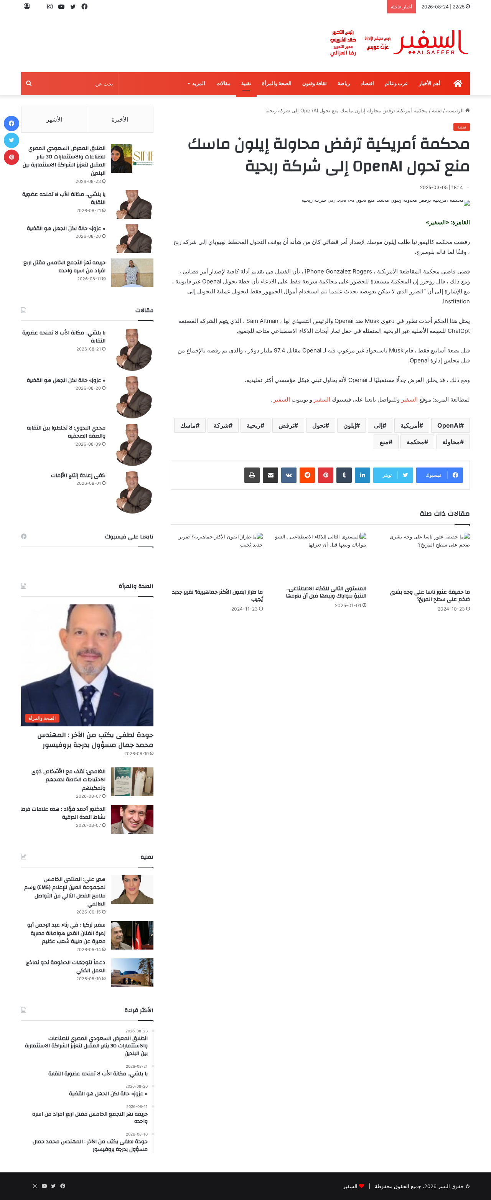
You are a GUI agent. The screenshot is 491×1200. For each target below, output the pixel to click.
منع (384, 442)
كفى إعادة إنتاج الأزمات (78, 476)
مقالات (223, 83)
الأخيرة (120, 119)
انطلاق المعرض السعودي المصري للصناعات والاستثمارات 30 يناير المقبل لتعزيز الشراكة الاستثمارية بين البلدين (64, 160)
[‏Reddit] (307, 475)
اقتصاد (367, 83)
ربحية (253, 425)
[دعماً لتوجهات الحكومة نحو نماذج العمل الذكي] (132, 972)
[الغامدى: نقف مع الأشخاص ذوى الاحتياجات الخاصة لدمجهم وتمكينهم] (132, 781)
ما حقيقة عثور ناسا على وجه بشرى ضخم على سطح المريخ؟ (430, 595)
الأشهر (54, 119)
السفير (409, 399)
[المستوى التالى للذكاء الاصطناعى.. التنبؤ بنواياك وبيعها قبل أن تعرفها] (320, 557)
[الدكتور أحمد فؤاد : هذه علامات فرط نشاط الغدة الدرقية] (132, 819)
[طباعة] (252, 475)
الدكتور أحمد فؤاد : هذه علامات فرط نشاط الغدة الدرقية (63, 813)
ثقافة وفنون (314, 83)
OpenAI (448, 425)
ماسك (188, 425)
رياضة (344, 83)
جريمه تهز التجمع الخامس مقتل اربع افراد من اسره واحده (64, 267)
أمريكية (409, 425)
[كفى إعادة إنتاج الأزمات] (132, 492)
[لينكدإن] (362, 475)
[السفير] (399, 43)
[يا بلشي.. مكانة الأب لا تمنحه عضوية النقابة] (132, 204)
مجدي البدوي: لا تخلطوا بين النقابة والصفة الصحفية (66, 432)
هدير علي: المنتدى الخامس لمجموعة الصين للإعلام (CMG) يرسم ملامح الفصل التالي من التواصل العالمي (64, 891)
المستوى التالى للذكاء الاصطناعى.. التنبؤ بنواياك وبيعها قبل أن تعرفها (326, 592)
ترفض (286, 425)
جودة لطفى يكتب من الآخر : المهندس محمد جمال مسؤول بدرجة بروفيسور (95, 740)
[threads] (38, 6)
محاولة (451, 442)
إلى (378, 425)
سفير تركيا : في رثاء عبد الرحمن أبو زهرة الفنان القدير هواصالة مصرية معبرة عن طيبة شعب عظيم (66, 933)
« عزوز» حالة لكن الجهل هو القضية (66, 229)
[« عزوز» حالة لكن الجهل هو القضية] (132, 238)
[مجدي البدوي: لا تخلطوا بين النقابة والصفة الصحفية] (132, 445)
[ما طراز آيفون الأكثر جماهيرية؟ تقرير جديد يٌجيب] (217, 558)
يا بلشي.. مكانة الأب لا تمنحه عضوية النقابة (63, 198)
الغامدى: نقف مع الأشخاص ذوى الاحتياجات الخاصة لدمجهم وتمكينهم (68, 780)
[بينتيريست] (325, 475)
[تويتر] (11, 140)
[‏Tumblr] (344, 475)
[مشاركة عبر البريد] (270, 475)
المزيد (198, 83)
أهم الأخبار (429, 83)
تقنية (246, 83)
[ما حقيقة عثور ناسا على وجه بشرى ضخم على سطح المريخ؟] (424, 558)
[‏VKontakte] (289, 475)
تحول (318, 425)
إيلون (349, 425)
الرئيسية (455, 110)
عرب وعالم (396, 83)
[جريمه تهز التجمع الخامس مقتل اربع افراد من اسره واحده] (132, 272)
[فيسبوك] (11, 123)
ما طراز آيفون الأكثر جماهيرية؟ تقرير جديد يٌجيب (217, 595)
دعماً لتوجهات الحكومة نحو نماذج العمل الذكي (65, 967)
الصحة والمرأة (277, 83)
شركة (221, 425)
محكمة (415, 442)
